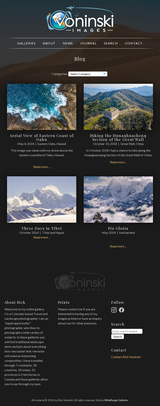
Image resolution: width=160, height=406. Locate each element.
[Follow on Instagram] (114, 309)
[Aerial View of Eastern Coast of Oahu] (41, 127)
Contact (134, 43)
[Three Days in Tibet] (41, 220)
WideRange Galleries (116, 400)
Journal (88, 43)
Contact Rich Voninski (126, 357)
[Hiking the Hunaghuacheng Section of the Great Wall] (118, 127)
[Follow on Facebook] (122, 309)
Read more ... (41, 167)
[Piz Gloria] (118, 220)
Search (111, 43)
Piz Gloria (118, 228)
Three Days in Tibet (41, 228)
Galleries (26, 43)
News (68, 43)
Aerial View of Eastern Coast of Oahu (42, 137)
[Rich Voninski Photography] (80, 30)
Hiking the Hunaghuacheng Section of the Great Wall (118, 137)
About (49, 43)
